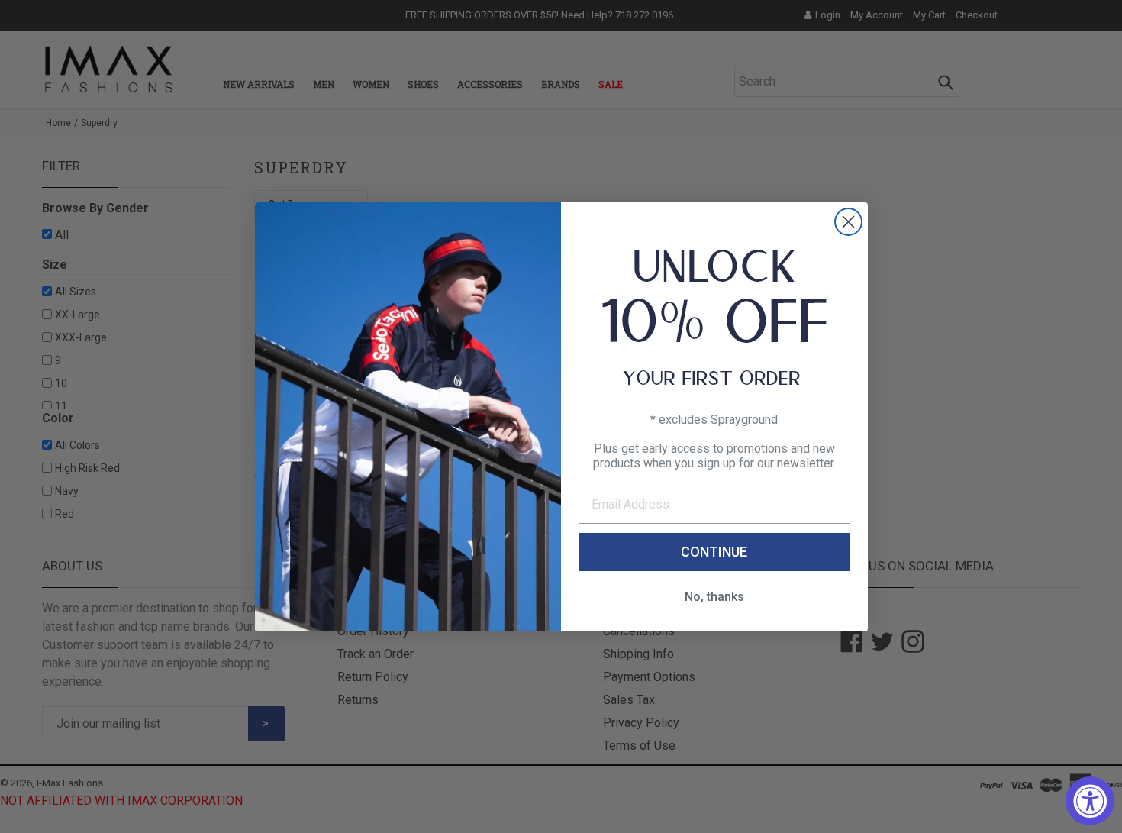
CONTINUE (714, 552)
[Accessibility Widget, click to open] (1090, 800)
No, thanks (714, 596)
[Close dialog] (848, 221)
